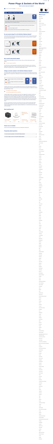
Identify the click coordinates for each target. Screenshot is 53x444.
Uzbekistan (40, 422)
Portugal (40, 317)
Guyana (40, 179)
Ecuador (40, 128)
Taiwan (40, 389)
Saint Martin (40, 340)
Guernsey (40, 174)
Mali (39, 248)
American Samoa (41, 23)
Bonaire (40, 65)
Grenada (40, 167)
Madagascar (41, 240)
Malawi (40, 243)
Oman (40, 299)
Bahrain (40, 46)
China (40, 95)
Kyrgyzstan (40, 220)
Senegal (40, 353)
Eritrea (40, 136)
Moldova (40, 263)
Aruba (40, 36)
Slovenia (40, 364)
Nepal (40, 279)
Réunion (40, 322)
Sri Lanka (40, 376)
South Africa (40, 369)
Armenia (40, 34)
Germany (40, 159)
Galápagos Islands (41, 154)
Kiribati (40, 215)
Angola (40, 28)
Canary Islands (41, 85)
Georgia (40, 157)
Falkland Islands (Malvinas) (43, 141)
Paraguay (40, 309)
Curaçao (40, 113)
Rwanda (40, 327)
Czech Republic (41, 116)
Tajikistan (40, 391)
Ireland (40, 197)
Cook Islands (41, 106)
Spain (40, 374)
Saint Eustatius (41, 332)
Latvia (40, 223)
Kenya (40, 213)
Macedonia (40, 238)
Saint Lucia (40, 338)
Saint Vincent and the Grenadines (44, 343)
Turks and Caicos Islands (42, 409)
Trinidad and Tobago (42, 402)
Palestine (40, 304)
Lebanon (40, 225)
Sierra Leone (41, 358)
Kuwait (40, 218)
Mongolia (40, 266)
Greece (40, 164)
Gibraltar (40, 162)
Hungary (40, 187)
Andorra (40, 26)
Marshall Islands (41, 251)
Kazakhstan (40, 212)
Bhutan (40, 62)
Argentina (40, 33)
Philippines (40, 312)
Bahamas (40, 44)
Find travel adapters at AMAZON (11, 63)
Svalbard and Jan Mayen (42, 381)
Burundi (40, 78)
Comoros (40, 101)
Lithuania (40, 233)
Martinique (40, 253)
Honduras (40, 184)
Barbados (40, 52)
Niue (39, 291)
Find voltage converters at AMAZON (11, 90)
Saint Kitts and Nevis (42, 336)
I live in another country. (18, 8)
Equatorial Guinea (41, 134)
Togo (39, 397)
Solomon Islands (41, 366)
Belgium (40, 55)
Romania (40, 324)
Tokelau (40, 399)
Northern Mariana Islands (42, 296)
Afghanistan (40, 16)
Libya (40, 230)
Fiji (39, 144)
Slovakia (40, 363)
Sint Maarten (41, 361)
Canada (40, 83)
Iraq (39, 195)
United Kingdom (41, 417)
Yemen (40, 435)
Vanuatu (40, 424)
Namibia (40, 276)
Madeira (40, 241)
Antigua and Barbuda (42, 31)
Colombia (40, 100)
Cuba (40, 111)
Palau (40, 302)
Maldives (40, 246)
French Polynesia (41, 151)
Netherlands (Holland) (42, 281)
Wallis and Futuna (41, 432)
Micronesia (40, 261)
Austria (40, 39)
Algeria (40, 21)
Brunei (40, 73)
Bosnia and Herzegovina (42, 67)
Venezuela (40, 427)
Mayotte (40, 258)
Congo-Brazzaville (41, 103)
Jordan (40, 210)
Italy (39, 202)
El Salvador (40, 131)
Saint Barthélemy (41, 330)
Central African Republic (42, 90)
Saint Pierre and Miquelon (43, 341)
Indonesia (40, 192)
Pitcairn (40, 314)
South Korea (41, 371)
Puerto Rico (40, 319)
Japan (40, 207)
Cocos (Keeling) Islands (42, 98)
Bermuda (40, 60)
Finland (40, 146)
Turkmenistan (41, 407)
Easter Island (41, 126)
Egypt (40, 129)
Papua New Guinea (42, 307)
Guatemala (40, 172)
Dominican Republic (42, 123)
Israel (40, 200)
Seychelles (40, 356)
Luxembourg (41, 235)
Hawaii (40, 182)
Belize (40, 57)
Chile (39, 93)
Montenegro (40, 268)
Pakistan (40, 301)
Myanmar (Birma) (41, 274)
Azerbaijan (40, 41)
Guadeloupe (41, 169)
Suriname (40, 379)
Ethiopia (40, 139)
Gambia (40, 156)
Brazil (40, 70)
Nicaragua (40, 286)
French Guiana (41, 149)
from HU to (6, 12)
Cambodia (40, 80)
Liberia (40, 228)
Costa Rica (40, 108)
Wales (40, 430)
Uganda (40, 412)
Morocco (40, 271)
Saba (39, 329)
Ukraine (40, 414)
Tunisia (40, 404)
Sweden (40, 384)
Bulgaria (40, 75)
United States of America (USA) (43, 419)
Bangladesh (40, 50)
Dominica (40, 121)
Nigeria (40, 289)
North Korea (40, 294)
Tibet (39, 396)
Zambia (40, 437)
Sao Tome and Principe (42, 348)
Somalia (40, 368)
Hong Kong (40, 185)
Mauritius (40, 256)
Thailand (40, 394)
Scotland (40, 351)
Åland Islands (41, 18)
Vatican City (40, 425)
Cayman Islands (41, 88)
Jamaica (40, 205)
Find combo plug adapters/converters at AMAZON (13, 92)
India (39, 190)
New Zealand (41, 284)
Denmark (40, 118)
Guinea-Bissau (41, 177)
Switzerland (40, 386)
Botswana (40, 68)
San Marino (40, 346)
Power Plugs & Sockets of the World (26, 3)
